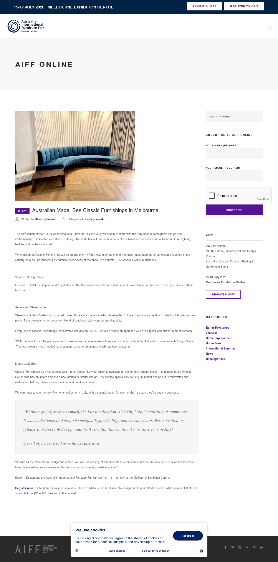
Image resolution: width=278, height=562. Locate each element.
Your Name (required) (223, 145)
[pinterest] (247, 547)
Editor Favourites (217, 327)
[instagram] (239, 547)
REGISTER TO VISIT (244, 6)
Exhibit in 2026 (204, 6)
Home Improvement (219, 338)
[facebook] (225, 547)
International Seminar (220, 348)
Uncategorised (93, 219)
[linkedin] (261, 547)
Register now (24, 488)
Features (211, 333)
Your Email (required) (223, 167)
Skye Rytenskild (45, 219)
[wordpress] (254, 547)
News (209, 353)
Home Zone (213, 343)
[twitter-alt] (232, 547)
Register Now (223, 294)
